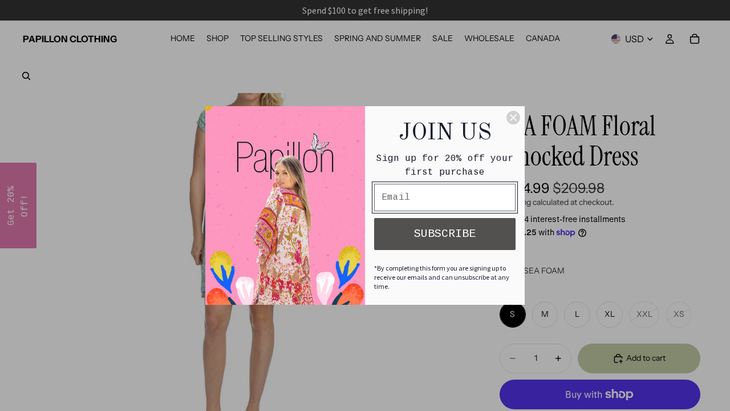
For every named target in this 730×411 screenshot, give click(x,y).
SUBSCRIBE (445, 233)
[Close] (513, 117)
